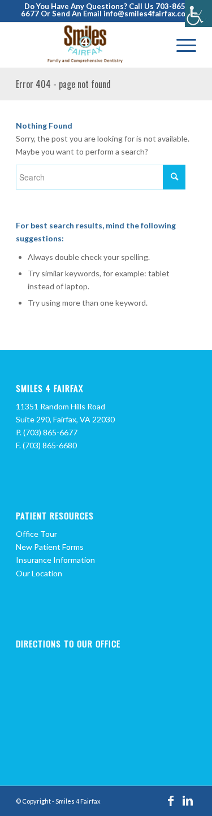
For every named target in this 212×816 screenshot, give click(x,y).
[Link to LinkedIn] (187, 800)
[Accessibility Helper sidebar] (198, 13)
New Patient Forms (50, 547)
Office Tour (36, 534)
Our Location (39, 573)
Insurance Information (55, 559)
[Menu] (180, 45)
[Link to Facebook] (170, 800)
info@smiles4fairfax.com (147, 13)
